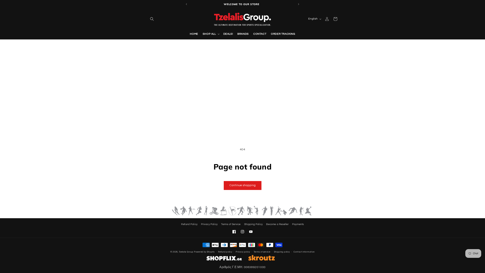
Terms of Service (231, 224)
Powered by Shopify (204, 252)
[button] (152, 19)
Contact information (304, 252)
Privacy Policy (209, 224)
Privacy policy (243, 252)
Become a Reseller (277, 224)
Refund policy (225, 252)
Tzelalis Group (186, 252)
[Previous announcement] (186, 4)
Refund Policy (189, 224)
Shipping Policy (253, 224)
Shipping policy (282, 252)
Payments (298, 224)
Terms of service (262, 252)
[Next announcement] (298, 4)
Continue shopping (242, 185)
